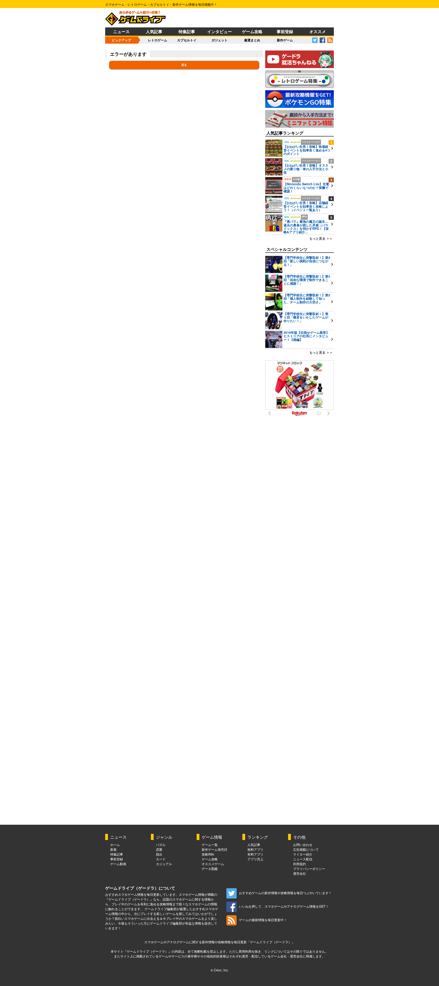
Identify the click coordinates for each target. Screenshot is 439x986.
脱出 (159, 854)
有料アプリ (255, 854)
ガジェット (219, 40)
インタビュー (219, 31)
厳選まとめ (252, 40)
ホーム (115, 844)
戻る (184, 64)
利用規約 (299, 863)
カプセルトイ (186, 40)
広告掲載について (306, 849)
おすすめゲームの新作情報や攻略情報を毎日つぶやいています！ (285, 893)
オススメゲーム (213, 863)
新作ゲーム (285, 40)
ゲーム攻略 (252, 31)
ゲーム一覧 (210, 844)
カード (161, 859)
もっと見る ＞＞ (321, 238)
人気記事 (154, 31)
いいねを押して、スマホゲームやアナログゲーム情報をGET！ (284, 906)
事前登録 (285, 31)
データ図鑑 (210, 868)
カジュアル (164, 863)
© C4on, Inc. (220, 970)
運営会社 (299, 873)
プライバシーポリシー (309, 868)
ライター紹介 (302, 854)
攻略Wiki (208, 854)
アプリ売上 (255, 859)
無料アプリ (255, 849)
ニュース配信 (302, 859)
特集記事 (187, 31)
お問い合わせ (302, 844)
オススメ (317, 31)
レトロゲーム (157, 40)
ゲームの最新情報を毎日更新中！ (263, 919)
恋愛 (159, 849)
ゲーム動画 (118, 863)
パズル (161, 844)
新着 (113, 849)
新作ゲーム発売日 (214, 849)
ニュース (121, 31)
